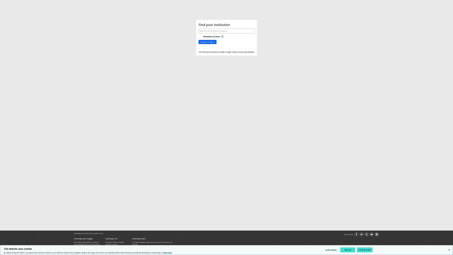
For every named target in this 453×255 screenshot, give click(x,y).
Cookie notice (167, 252)
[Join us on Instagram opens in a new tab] (367, 234)
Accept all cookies (364, 250)
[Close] (449, 249)
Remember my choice (211, 36)
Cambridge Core (111, 239)
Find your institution (214, 24)
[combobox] (227, 31)
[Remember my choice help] (222, 36)
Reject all (347, 250)
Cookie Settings (331, 250)
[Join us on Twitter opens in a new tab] (361, 234)
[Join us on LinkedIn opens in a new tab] (377, 234)
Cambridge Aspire (138, 239)
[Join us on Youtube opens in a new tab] (372, 234)
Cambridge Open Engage (83, 239)
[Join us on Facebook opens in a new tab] (356, 234)
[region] (226, 250)
